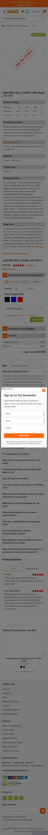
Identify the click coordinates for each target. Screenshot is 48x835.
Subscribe (24, 435)
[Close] (44, 390)
